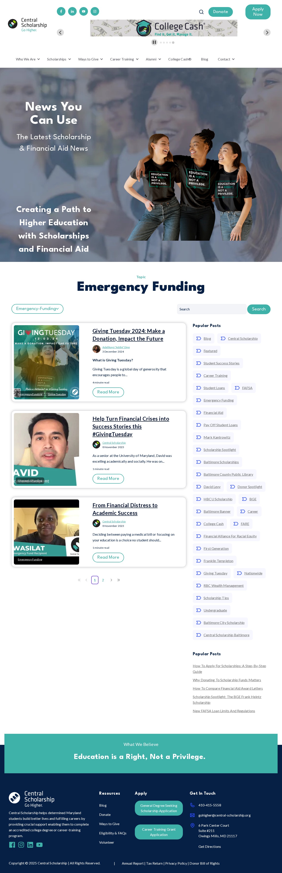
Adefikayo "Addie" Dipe (116, 347)
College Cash (214, 524)
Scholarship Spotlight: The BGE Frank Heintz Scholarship (227, 699)
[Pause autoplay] (154, 42)
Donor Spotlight (249, 486)
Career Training (122, 59)
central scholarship (243, 338)
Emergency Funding (219, 400)
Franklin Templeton (218, 561)
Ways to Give (88, 59)
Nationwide (253, 573)
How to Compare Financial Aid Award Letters (228, 688)
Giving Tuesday (215, 573)
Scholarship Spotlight (220, 449)
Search (259, 309)
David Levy (212, 486)
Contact (224, 59)
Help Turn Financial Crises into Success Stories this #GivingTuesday (131, 426)
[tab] (161, 42)
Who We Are (25, 59)
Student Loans (214, 388)
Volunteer (106, 842)
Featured (210, 351)
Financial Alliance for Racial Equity (230, 536)
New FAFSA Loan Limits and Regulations (224, 711)
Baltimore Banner (217, 511)
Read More (108, 392)
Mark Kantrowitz (217, 437)
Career (253, 511)
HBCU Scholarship (218, 499)
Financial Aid (213, 412)
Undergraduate (215, 610)
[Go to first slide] (267, 32)
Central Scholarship (114, 442)
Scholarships (56, 59)
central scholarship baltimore (226, 635)
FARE (245, 524)
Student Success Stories (221, 363)
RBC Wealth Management (224, 585)
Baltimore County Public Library (228, 474)
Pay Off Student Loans (221, 425)
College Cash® (179, 59)
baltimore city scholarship (224, 622)
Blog (204, 59)
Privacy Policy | (177, 863)
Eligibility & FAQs (112, 833)
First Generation (216, 548)
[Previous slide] (60, 32)
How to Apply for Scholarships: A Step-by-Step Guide (229, 669)
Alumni (151, 59)
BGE (252, 499)
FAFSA (247, 388)
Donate (105, 814)
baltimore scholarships (221, 462)
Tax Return (154, 863)
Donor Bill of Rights (204, 863)
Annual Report (133, 863)
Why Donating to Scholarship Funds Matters (227, 680)
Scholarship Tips (216, 598)
